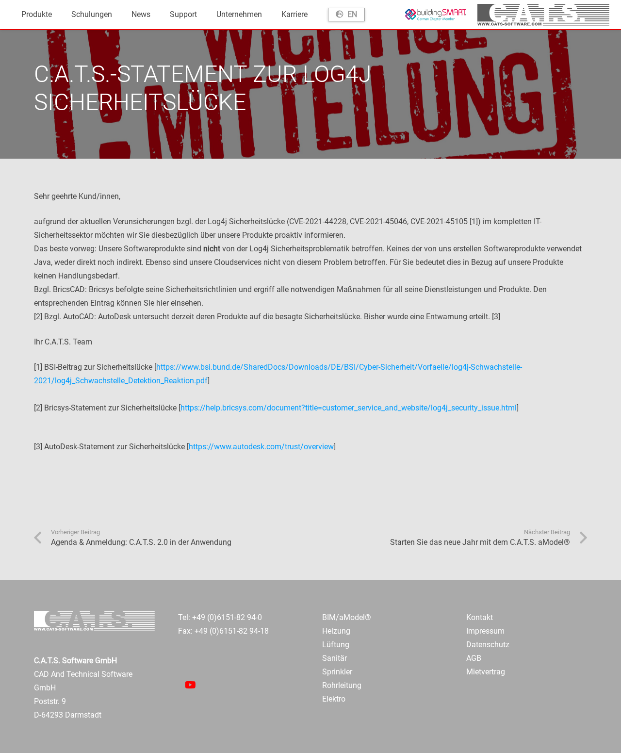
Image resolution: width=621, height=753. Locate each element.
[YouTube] (190, 685)
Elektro (333, 699)
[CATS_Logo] (543, 15)
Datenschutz (487, 644)
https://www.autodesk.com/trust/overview (261, 446)
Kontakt (479, 617)
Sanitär (334, 658)
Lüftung (335, 644)
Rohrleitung (341, 685)
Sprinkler (337, 671)
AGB (473, 658)
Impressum (485, 631)
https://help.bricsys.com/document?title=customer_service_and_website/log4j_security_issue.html (348, 407)
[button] (57, 14)
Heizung (336, 631)
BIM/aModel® (346, 617)
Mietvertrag (485, 671)
